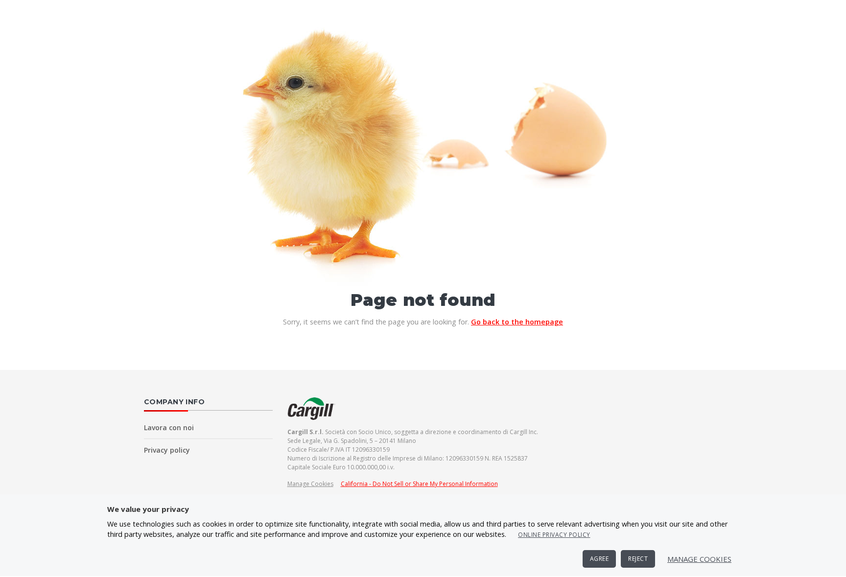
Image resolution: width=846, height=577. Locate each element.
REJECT (638, 558)
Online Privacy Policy (554, 535)
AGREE (599, 558)
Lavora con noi (169, 427)
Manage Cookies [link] (310, 484)
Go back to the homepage (517, 321)
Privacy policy (167, 450)
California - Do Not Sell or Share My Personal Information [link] (419, 484)
